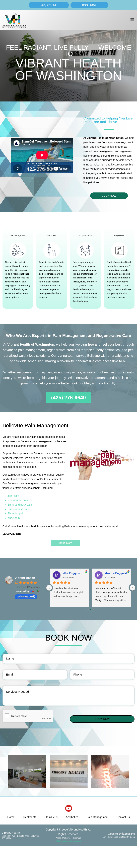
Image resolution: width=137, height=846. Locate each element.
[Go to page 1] (88, 609)
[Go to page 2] (91, 609)
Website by (121, 833)
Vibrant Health (25, 578)
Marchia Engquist (116, 573)
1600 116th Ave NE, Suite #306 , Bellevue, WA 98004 (20, 837)
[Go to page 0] (85, 609)
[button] (132, 20)
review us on (24, 596)
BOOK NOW (102, 719)
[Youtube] (68, 808)
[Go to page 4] (96, 609)
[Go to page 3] (93, 609)
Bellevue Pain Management (68, 841)
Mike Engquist (71, 573)
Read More (65, 543)
